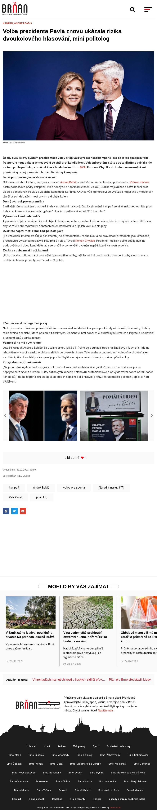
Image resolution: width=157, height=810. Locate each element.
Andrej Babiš (23, 23)
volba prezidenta (74, 487)
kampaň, (8, 23)
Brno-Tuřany (44, 790)
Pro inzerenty (77, 799)
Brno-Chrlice (63, 781)
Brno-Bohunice (142, 763)
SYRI (83, 167)
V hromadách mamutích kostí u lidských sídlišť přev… (69, 679)
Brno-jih (63, 790)
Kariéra (97, 799)
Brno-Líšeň (56, 763)
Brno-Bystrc (96, 772)
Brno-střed (15, 755)
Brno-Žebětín (14, 763)
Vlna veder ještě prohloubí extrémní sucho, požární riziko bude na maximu (85, 637)
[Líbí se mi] (82, 457)
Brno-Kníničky (84, 755)
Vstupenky (79, 746)
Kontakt (16, 799)
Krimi (47, 746)
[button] (132, 10)
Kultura (61, 746)
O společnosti (36, 799)
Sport (96, 746)
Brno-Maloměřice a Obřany (85, 763)
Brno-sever (42, 781)
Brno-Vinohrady (60, 755)
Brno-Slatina (85, 781)
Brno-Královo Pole (108, 790)
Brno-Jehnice (21, 790)
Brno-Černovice (19, 781)
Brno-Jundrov (36, 755)
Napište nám (106, 710)
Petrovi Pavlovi (139, 182)
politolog (41, 497)
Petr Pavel (15, 497)
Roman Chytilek (85, 240)
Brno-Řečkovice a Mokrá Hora (128, 772)
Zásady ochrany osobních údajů (127, 799)
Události (31, 746)
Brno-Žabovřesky (110, 755)
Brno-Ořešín (75, 772)
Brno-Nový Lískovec (23, 772)
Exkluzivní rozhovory (118, 746)
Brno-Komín (36, 763)
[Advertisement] (78, 289)
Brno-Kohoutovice (138, 755)
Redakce (57, 799)
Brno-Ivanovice (108, 781)
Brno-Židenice (135, 790)
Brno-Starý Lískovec (135, 781)
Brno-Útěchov (83, 790)
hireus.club (115, 807)
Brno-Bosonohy (52, 772)
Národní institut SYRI (111, 487)
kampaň (14, 487)
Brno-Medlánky (117, 763)
